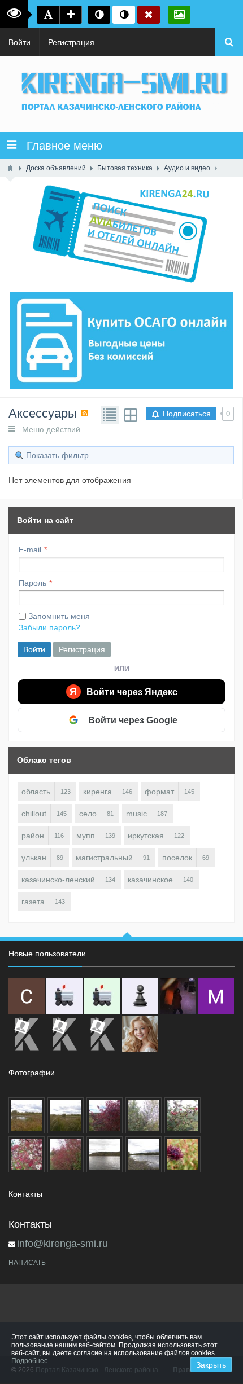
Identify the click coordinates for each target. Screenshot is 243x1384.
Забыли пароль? (49, 627)
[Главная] (10, 168)
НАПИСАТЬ (27, 1263)
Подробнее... (32, 1361)
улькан (33, 857)
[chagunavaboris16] (140, 996)
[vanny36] (140, 1034)
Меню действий (47, 429)
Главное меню (59, 145)
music (136, 813)
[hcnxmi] (102, 996)
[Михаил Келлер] (216, 996)
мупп (85, 835)
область (35, 791)
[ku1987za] (64, 996)
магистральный (104, 857)
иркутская (146, 835)
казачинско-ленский (58, 879)
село (88, 813)
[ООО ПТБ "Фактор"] (64, 1034)
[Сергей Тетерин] (26, 996)
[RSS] (84, 413)
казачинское (150, 879)
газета (33, 901)
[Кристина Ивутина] (102, 1034)
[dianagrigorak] (178, 996)
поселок (177, 857)
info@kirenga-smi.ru (62, 1243)
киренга (97, 791)
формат (159, 791)
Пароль (32, 582)
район (32, 835)
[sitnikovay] (26, 1034)
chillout (33, 813)
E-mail (30, 549)
